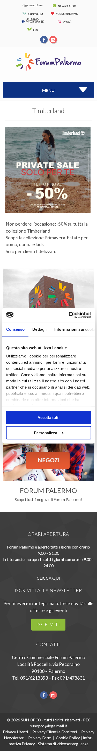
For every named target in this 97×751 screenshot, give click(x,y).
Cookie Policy (68, 737)
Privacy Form (39, 737)
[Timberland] (48, 217)
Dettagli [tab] (39, 329)
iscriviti (48, 624)
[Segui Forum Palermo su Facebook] (44, 39)
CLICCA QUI (48, 578)
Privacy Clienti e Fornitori (54, 731)
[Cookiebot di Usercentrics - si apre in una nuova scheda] (69, 315)
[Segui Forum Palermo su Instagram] (53, 39)
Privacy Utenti (15, 731)
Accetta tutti (48, 417)
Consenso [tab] (15, 329)
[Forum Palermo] (48, 71)
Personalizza (45, 432)
